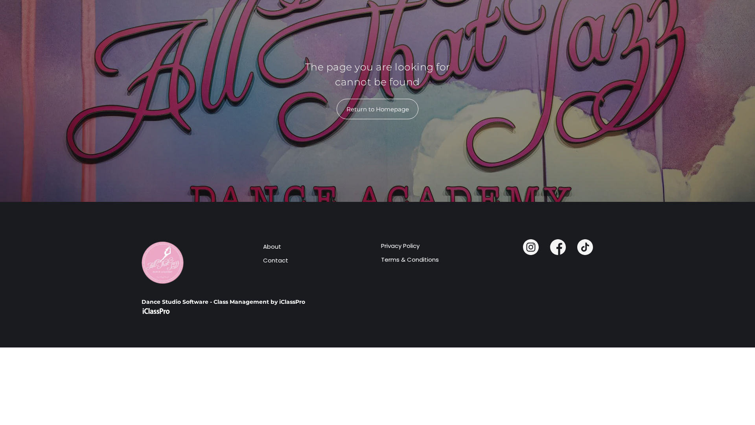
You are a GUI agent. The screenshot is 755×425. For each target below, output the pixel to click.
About (272, 246)
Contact (275, 260)
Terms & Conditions (410, 259)
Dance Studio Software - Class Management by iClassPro (223, 301)
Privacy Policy (400, 246)
